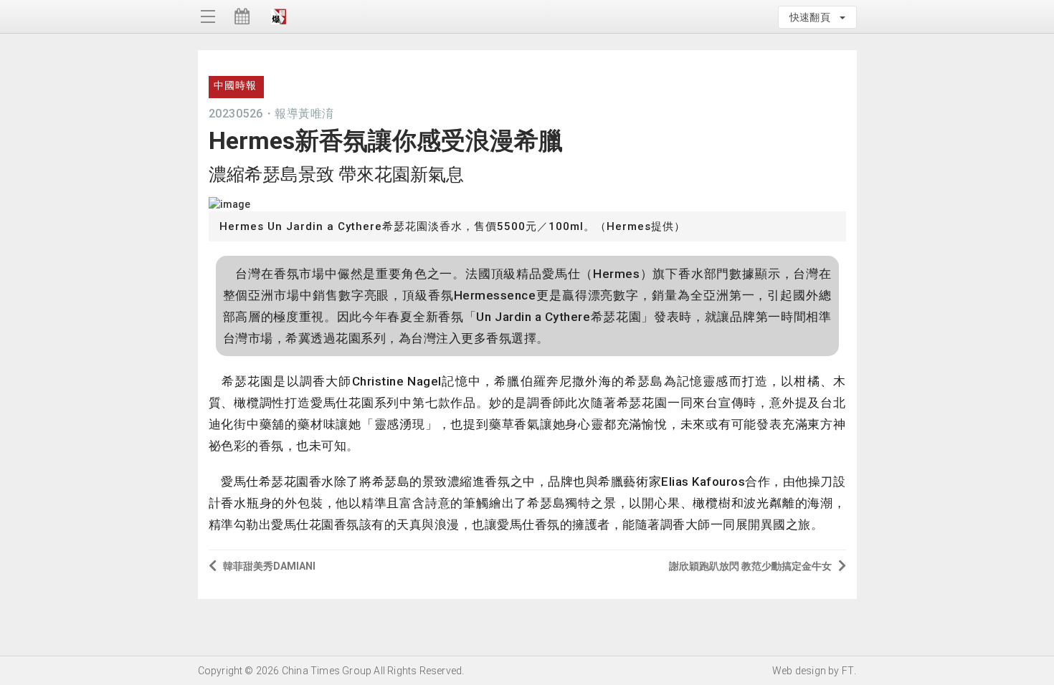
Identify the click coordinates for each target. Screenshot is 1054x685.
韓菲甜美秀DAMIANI (269, 566)
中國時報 (235, 85)
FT (848, 670)
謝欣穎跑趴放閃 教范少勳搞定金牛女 (750, 566)
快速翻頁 (813, 17)
